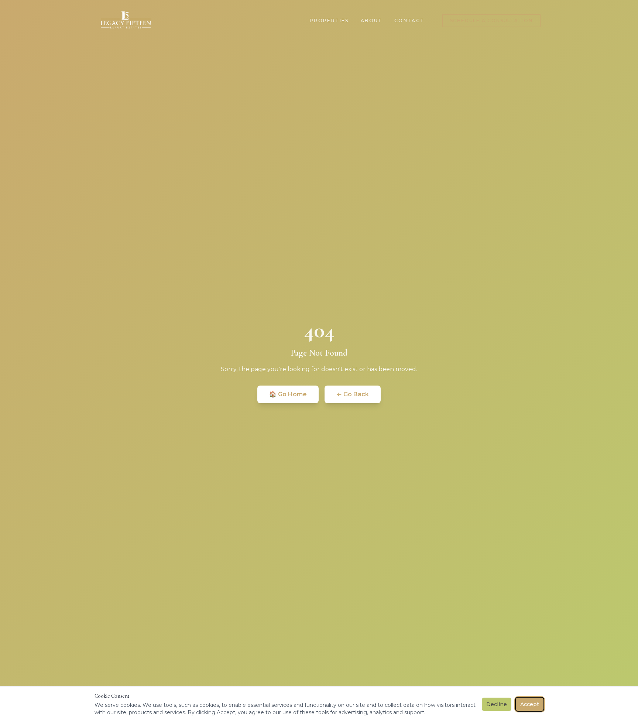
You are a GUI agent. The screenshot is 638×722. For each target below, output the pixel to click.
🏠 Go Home (288, 394)
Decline (496, 704)
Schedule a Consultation (491, 20)
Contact (409, 20)
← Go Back (352, 394)
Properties (329, 20)
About (372, 20)
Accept (529, 704)
